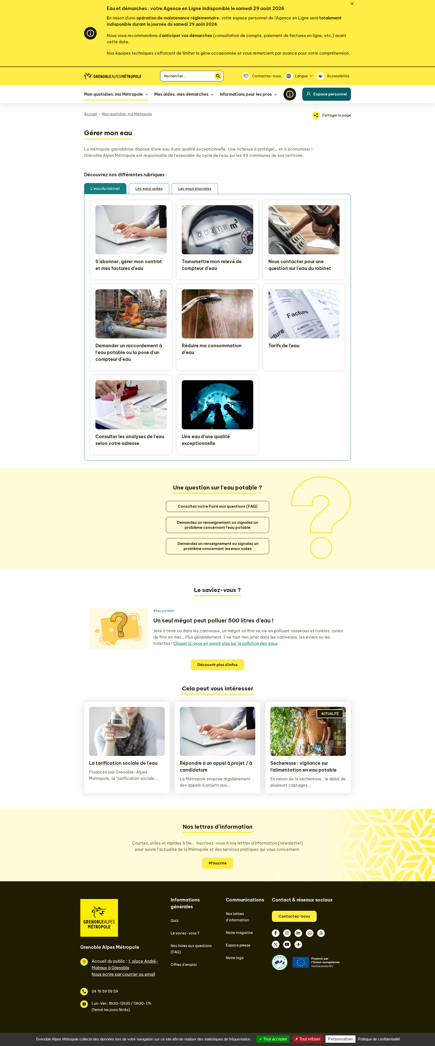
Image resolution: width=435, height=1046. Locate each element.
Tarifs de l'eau (283, 345)
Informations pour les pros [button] (246, 94)
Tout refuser (309, 1039)
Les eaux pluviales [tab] (194, 188)
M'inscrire (218, 863)
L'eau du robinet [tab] (105, 188)
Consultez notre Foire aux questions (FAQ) (218, 506)
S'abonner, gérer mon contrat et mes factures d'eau (128, 265)
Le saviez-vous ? (185, 933)
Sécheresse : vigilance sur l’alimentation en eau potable (303, 766)
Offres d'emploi (184, 964)
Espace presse (238, 945)
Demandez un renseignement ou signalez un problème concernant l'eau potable (217, 525)
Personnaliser (340, 1039)
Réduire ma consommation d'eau (212, 349)
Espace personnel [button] (330, 94)
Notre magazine (239, 932)
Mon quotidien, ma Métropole (127, 114)
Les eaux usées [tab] (149, 188)
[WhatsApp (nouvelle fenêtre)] (309, 933)
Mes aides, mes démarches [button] (181, 94)
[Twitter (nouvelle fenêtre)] (275, 944)
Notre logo (235, 958)
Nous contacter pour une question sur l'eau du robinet (299, 265)
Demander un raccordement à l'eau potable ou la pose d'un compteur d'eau (128, 352)
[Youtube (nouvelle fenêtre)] (287, 944)
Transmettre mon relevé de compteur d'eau (212, 265)
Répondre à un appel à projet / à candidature (216, 766)
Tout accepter (274, 1039)
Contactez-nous (294, 916)
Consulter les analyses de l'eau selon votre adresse (129, 440)
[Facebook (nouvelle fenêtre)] (275, 933)
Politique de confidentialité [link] (379, 1039)
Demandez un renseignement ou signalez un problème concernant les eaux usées (218, 546)
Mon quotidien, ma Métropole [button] (113, 94)
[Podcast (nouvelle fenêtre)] (298, 944)
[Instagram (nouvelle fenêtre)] (287, 933)
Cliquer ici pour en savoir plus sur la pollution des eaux (225, 643)
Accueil (90, 114)
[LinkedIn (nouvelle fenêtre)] (298, 933)
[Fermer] (352, 4)
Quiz (174, 920)
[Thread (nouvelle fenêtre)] (321, 933)
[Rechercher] (218, 76)
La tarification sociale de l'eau (123, 763)
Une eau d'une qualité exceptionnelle (206, 440)
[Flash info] (289, 94)
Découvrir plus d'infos (217, 664)
